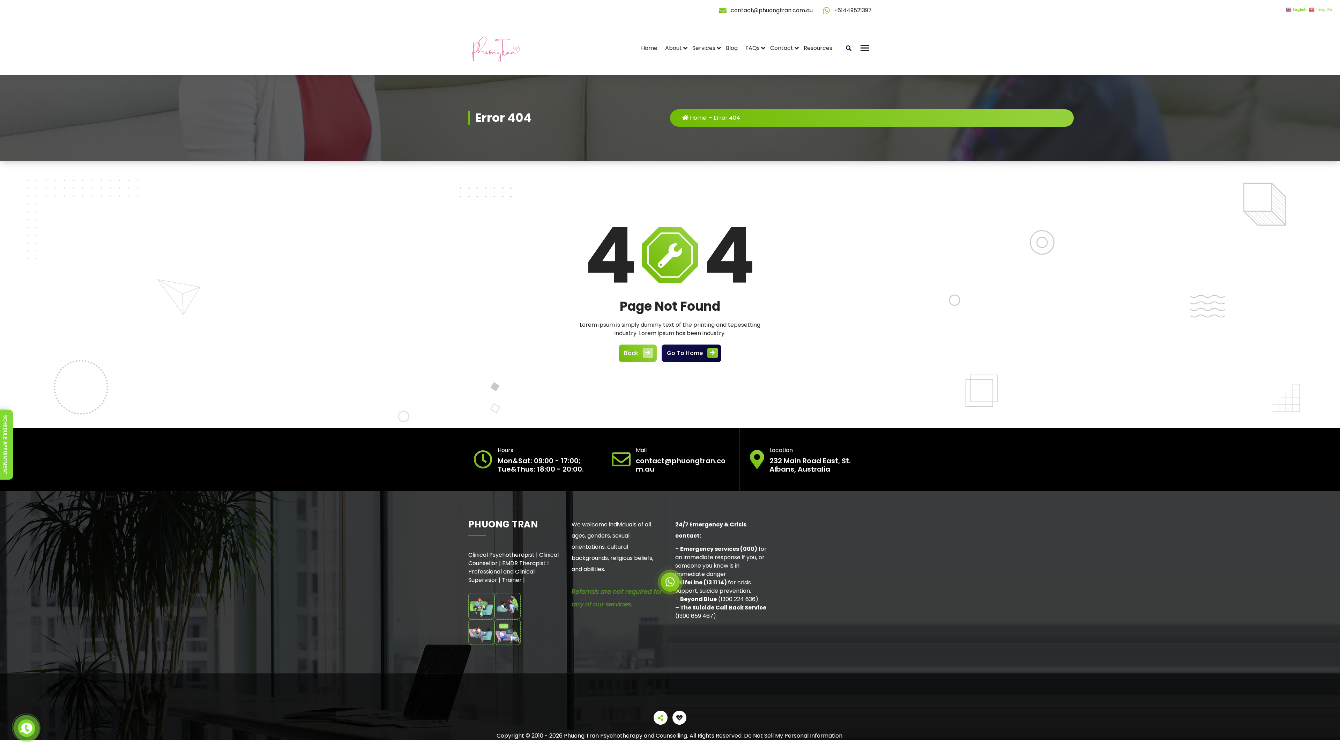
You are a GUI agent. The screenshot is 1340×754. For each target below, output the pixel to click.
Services (703, 48)
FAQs (752, 48)
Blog (732, 48)
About (673, 48)
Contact (781, 48)
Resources (818, 48)
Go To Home (685, 353)
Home (649, 48)
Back (631, 353)
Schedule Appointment (5, 444)
